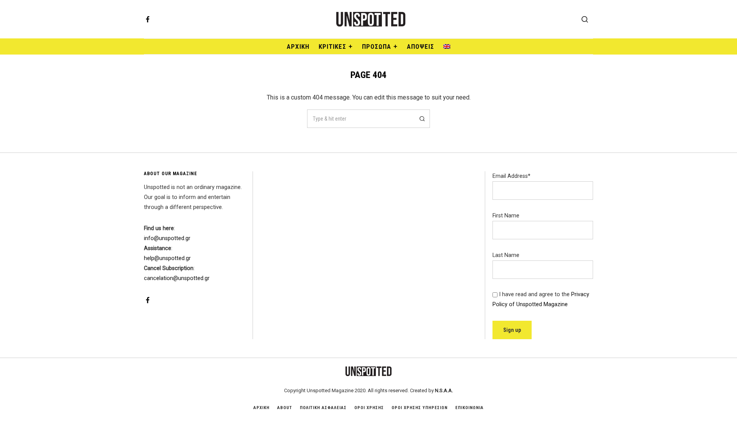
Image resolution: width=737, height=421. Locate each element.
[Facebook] (148, 19)
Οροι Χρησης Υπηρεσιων (420, 407)
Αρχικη (261, 407)
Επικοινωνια (469, 407)
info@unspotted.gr (167, 238)
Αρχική (298, 46)
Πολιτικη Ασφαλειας (323, 407)
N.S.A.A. (444, 390)
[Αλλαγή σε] (447, 46)
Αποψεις (420, 46)
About (284, 407)
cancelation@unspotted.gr (177, 278)
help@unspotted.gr (167, 258)
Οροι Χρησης (369, 407)
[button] (420, 118)
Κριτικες (332, 46)
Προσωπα (376, 46)
